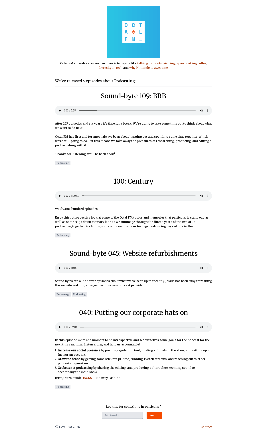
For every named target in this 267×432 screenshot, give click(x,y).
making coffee (195, 63)
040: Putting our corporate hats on (133, 313)
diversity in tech (110, 67)
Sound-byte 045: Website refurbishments (134, 253)
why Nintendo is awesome (148, 67)
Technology (63, 294)
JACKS (87, 378)
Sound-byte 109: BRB (133, 96)
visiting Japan (173, 63)
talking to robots (149, 63)
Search (154, 415)
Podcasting (62, 163)
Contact (206, 427)
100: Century (133, 181)
